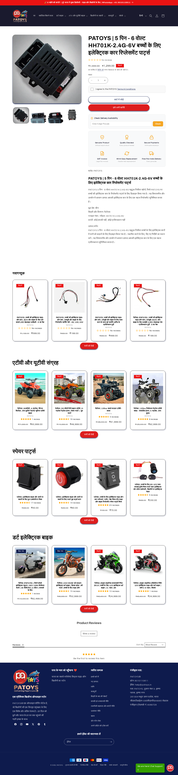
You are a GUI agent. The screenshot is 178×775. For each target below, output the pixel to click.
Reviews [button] (16, 645)
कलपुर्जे (93, 692)
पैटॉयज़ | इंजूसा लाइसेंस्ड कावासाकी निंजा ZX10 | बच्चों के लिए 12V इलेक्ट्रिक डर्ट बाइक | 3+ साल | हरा (108, 585)
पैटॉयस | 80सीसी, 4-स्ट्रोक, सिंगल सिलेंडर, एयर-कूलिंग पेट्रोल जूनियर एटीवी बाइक (30, 410)
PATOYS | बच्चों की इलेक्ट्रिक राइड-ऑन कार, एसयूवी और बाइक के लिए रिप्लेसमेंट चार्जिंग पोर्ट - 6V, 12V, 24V (69, 320)
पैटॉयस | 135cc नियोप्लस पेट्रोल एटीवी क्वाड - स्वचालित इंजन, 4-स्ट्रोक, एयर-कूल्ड (148, 410)
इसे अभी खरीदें (119, 108)
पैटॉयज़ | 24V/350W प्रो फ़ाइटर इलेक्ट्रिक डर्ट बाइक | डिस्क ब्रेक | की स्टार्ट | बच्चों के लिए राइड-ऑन (69, 585)
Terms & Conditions (126, 89)
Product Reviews (89, 623)
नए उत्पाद (94, 682)
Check (158, 124)
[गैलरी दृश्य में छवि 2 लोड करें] (38, 115)
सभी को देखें (89, 346)
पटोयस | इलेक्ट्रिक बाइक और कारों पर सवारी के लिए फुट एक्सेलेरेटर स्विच (30, 498)
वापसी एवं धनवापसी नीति (100, 701)
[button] (61, 16)
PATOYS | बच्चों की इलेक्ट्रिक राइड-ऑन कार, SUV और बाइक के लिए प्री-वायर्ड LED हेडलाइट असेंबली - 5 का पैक (30, 320)
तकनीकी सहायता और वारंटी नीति (103, 706)
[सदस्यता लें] (111, 742)
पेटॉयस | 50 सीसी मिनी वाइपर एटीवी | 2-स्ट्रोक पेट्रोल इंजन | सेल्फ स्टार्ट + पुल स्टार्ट (69, 410)
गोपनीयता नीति (84, 765)
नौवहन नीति (103, 765)
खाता (93, 716)
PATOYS (60, 765)
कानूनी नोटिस (124, 765)
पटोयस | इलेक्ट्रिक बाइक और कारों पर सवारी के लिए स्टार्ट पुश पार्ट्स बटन (69, 498)
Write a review (89, 633)
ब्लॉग (92, 687)
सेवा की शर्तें (94, 765)
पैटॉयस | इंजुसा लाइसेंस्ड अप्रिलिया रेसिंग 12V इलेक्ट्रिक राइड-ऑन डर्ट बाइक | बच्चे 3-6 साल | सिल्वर (148, 585)
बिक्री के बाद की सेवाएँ (99, 696)
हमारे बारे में (95, 677)
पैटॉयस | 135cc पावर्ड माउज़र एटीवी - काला (108, 409)
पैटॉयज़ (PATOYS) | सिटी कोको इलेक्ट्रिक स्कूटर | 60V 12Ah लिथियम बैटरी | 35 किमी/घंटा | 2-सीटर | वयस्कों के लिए (30, 586)
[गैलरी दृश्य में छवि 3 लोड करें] (55, 115)
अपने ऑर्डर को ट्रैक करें (100, 726)
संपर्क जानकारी (113, 765)
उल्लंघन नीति (96, 711)
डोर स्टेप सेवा (96, 721)
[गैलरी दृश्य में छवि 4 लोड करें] (72, 115)
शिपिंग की (100, 70)
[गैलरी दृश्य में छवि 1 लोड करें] (21, 115)
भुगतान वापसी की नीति (71, 765)
